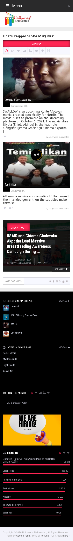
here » (66, 535)
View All (63, 300)
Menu (17, 5)
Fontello (45, 535)
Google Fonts (23, 535)
